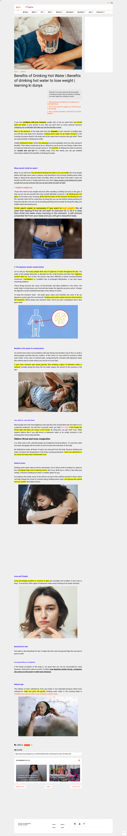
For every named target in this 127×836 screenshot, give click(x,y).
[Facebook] (83, 824)
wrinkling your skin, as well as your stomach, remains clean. (36, 694)
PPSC (53, 827)
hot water (64, 427)
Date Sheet (69, 12)
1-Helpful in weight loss (23, 188)
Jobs (90, 12)
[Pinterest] (75, 824)
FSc (42, 12)
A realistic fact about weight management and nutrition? (27, 776)
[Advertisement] (25, 101)
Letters (62, 824)
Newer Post (20, 786)
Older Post (76, 786)
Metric (34, 12)
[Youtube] (79, 824)
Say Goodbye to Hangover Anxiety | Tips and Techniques (63, 776)
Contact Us (99, 12)
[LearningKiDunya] (29, 8)
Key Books (81, 12)
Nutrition (59, 12)
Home (26, 12)
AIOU (49, 12)
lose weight (68, 208)
